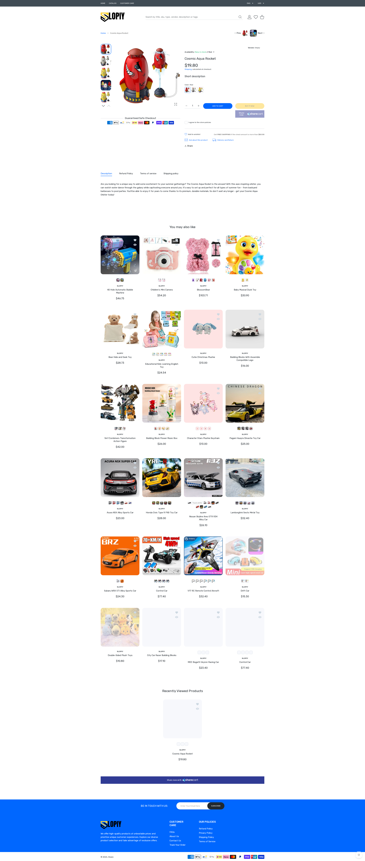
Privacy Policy (205, 833)
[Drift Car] (245, 555)
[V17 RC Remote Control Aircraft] (203, 555)
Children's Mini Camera (162, 289)
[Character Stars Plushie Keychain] (203, 403)
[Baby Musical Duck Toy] (245, 254)
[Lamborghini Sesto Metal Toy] (245, 477)
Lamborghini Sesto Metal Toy (245, 512)
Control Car (161, 590)
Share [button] (190, 146)
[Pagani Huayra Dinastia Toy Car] (245, 403)
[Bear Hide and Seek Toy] (120, 329)
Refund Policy (206, 828)
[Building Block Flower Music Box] (161, 403)
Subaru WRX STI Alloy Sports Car (120, 590)
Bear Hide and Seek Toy (120, 357)
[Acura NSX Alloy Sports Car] (120, 477)
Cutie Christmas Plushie (203, 357)
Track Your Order (177, 845)
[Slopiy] (113, 17)
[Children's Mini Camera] (161, 254)
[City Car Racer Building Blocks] (161, 627)
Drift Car (245, 590)
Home (103, 33)
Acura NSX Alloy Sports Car (120, 512)
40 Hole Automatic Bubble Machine (120, 291)
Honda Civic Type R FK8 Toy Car (162, 512)
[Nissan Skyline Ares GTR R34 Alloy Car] (203, 477)
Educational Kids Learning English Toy (161, 365)
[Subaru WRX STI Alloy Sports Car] (120, 555)
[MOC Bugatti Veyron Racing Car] (203, 627)
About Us (174, 836)
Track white (197, 503)
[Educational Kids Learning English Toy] (161, 329)
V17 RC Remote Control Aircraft (203, 590)
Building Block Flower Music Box (161, 438)
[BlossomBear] (203, 254)
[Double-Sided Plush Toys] (120, 627)
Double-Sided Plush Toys (120, 655)
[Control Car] (161, 555)
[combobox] (194, 17)
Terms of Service (207, 841)
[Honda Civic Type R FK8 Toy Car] (161, 477)
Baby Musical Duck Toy (245, 289)
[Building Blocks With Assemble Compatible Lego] (245, 329)
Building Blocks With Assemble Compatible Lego (245, 358)
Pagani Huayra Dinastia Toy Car (245, 438)
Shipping (188, 69)
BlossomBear (203, 289)
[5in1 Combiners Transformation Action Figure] (120, 403)
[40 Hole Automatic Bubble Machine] (120, 254)
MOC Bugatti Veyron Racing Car (203, 662)
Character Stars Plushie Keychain (203, 438)
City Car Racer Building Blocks (161, 655)
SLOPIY (120, 286)
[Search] (240, 17)
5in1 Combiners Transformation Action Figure (120, 440)
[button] (103, 106)
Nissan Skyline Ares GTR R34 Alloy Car (203, 518)
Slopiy (110, 857)
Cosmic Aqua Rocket (182, 753)
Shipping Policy (206, 837)
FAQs (172, 832)
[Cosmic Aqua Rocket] (182, 718)
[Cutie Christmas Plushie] (203, 329)
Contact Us (175, 840)
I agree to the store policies (199, 122)
